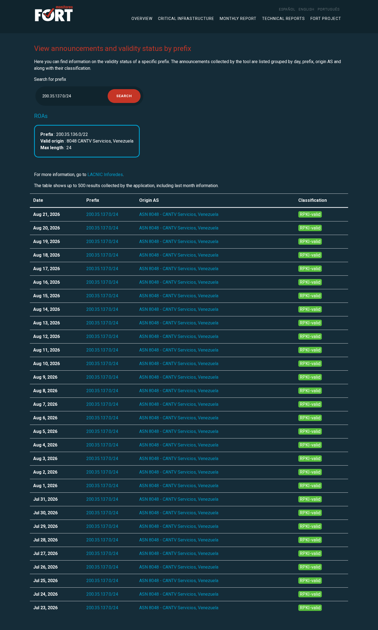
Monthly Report (238, 18)
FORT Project (325, 18)
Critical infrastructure (186, 18)
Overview (141, 18)
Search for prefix (50, 79)
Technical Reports (283, 18)
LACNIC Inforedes (105, 174)
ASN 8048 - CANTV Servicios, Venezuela (178, 214)
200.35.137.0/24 (102, 214)
